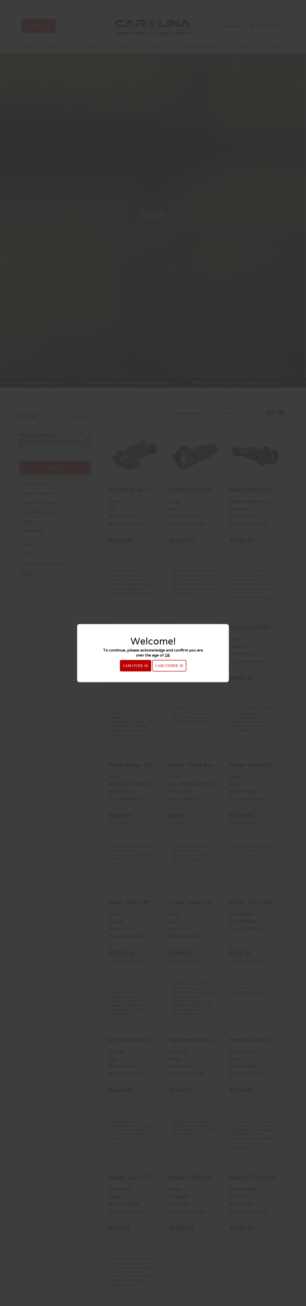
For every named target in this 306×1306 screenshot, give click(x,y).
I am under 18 (169, 665)
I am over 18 (135, 665)
